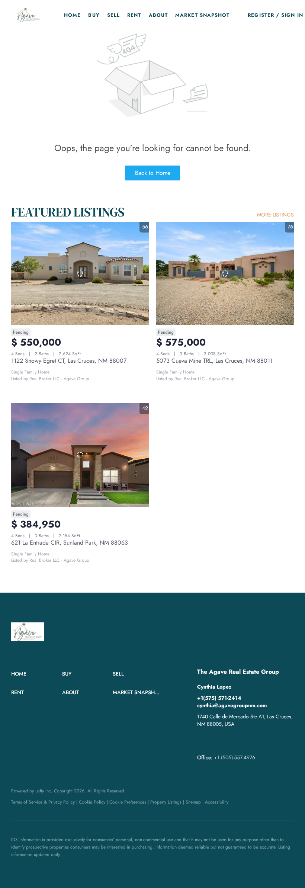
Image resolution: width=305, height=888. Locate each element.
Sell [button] (113, 15)
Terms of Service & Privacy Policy (43, 802)
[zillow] (217, 740)
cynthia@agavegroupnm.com (232, 705)
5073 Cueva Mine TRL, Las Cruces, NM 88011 (214, 360)
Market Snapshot (202, 15)
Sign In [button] (292, 15)
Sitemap (193, 802)
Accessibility (216, 802)
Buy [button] (93, 15)
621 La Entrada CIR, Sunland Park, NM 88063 (69, 542)
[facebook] (202, 740)
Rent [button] (134, 15)
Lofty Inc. (43, 791)
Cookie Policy (92, 802)
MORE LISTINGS (275, 214)
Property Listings (166, 802)
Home (72, 15)
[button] (28, 14)
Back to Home (152, 173)
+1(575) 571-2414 (219, 698)
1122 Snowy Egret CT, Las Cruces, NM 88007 (68, 360)
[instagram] (232, 740)
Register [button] (261, 15)
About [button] (158, 15)
